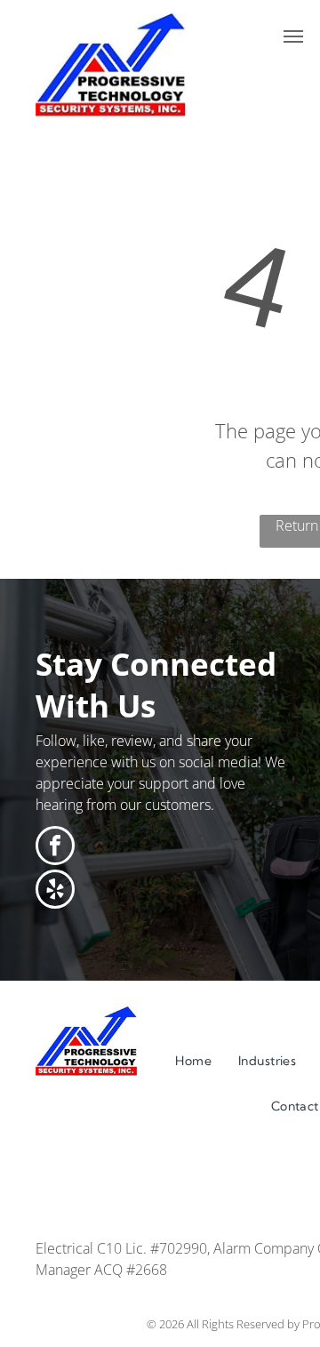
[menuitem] (193, 1061)
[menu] (293, 36)
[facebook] (55, 848)
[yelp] (55, 891)
